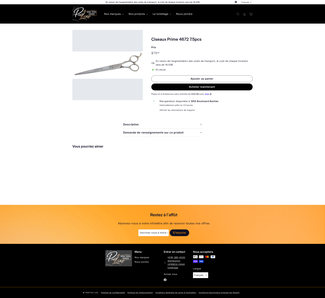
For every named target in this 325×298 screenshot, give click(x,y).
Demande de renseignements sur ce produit (153, 132)
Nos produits (137, 13)
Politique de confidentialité (113, 293)
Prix (153, 47)
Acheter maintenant (202, 86)
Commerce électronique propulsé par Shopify (219, 293)
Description (131, 124)
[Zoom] (107, 65)
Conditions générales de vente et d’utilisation (175, 293)
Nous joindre (184, 13)
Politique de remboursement (140, 293)
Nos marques (113, 13)
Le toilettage (161, 13)
